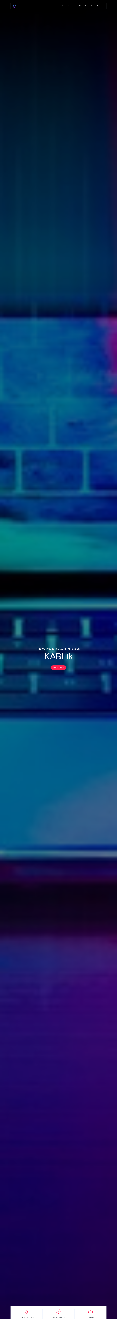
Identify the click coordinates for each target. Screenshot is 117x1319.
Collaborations (89, 6)
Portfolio (79, 6)
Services (71, 6)
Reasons (100, 6)
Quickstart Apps (58, 667)
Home (57, 6)
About (63, 6)
